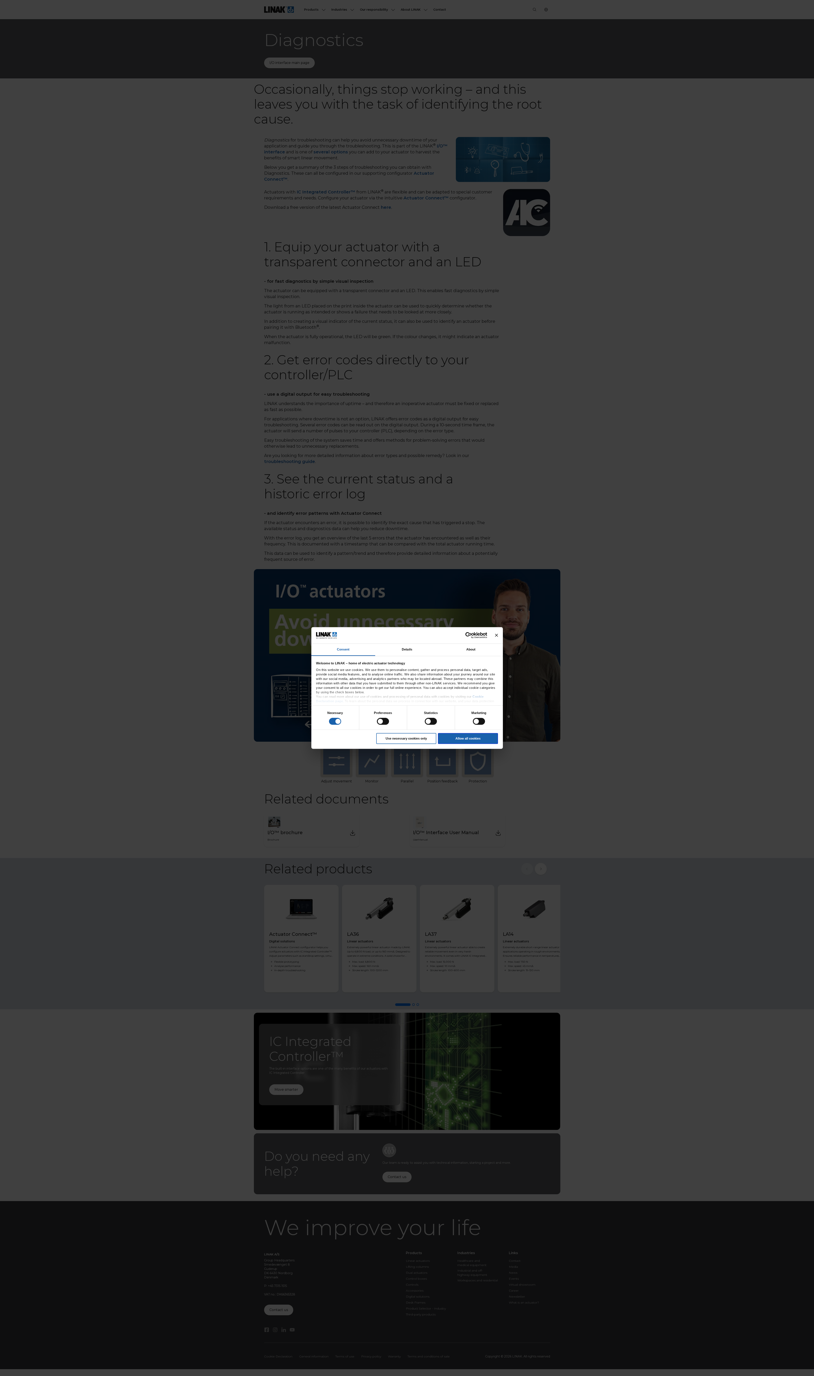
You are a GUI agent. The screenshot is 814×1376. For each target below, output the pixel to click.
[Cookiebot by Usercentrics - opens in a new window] (468, 635)
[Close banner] (496, 635)
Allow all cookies (468, 738)
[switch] (383, 721)
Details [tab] (407, 649)
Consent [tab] (343, 649)
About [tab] (471, 649)
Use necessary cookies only (406, 738)
